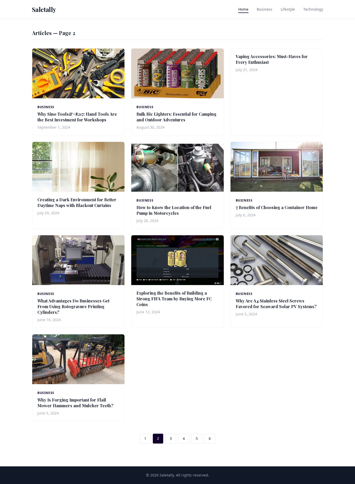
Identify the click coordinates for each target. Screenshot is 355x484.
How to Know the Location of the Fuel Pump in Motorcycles (173, 210)
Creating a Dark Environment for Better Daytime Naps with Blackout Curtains (76, 202)
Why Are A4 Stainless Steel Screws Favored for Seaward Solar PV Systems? (276, 303)
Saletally (44, 9)
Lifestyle (288, 9)
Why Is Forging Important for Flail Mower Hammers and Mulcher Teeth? (75, 402)
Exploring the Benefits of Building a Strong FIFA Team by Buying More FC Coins (174, 298)
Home (243, 9)
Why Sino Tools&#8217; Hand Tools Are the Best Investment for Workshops (77, 116)
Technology (313, 9)
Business (264, 9)
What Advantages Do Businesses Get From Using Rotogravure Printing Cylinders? (73, 306)
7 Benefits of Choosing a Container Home (277, 207)
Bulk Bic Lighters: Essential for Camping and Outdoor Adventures (176, 116)
